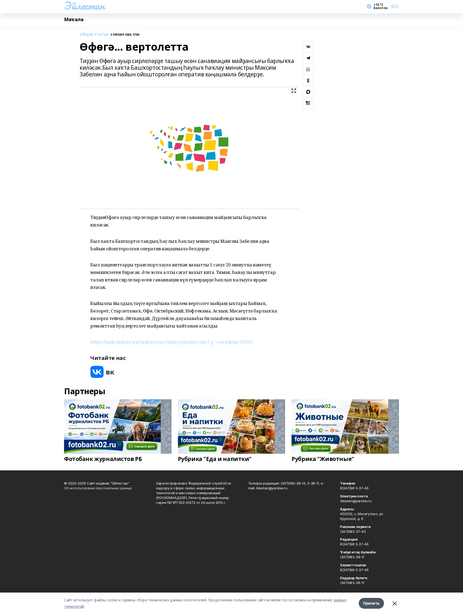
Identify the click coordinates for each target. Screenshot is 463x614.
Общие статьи (94, 34)
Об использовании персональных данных (98, 488)
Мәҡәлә (73, 19)
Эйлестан (84, 5)
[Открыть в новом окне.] (102, 372)
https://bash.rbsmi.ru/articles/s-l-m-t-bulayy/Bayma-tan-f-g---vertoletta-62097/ (171, 342)
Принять (371, 603)
